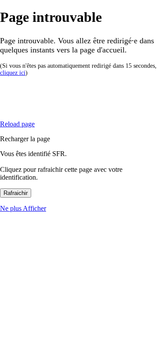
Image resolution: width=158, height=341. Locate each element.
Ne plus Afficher (23, 208)
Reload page (17, 124)
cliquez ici (12, 73)
